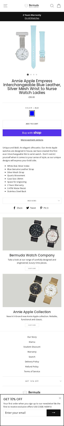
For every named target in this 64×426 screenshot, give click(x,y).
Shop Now (32, 268)
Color (32, 108)
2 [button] (31, 75)
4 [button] (36, 75)
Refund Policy (32, 366)
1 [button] (28, 75)
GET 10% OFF (32, 381)
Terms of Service (32, 371)
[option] (32, 16)
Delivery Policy (32, 361)
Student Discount (31, 346)
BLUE (32, 113)
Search (32, 356)
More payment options (32, 139)
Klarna (32, 341)
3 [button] (34, 75)
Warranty (32, 351)
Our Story (32, 336)
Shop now (32, 325)
